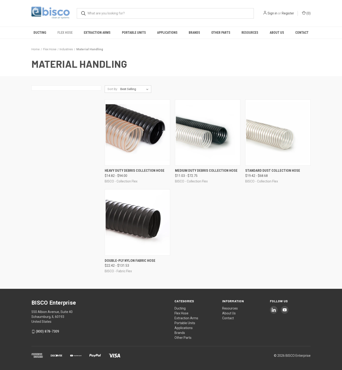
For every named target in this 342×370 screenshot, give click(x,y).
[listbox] (135, 89)
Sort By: (112, 89)
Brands (194, 32)
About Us (277, 32)
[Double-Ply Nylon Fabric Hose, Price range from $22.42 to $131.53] (137, 222)
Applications (167, 32)
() (308, 13)
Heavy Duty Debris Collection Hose (134, 170)
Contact (301, 32)
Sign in (272, 13)
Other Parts (220, 32)
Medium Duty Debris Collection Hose (206, 170)
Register (288, 13)
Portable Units (134, 32)
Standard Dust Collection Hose (272, 170)
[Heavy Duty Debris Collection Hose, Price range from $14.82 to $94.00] (137, 132)
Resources (249, 32)
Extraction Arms (97, 32)
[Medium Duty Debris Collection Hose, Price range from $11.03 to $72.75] (207, 132)
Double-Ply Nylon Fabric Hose (130, 261)
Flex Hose (65, 32)
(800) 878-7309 (47, 332)
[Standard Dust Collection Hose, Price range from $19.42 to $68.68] (278, 132)
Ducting (40, 32)
